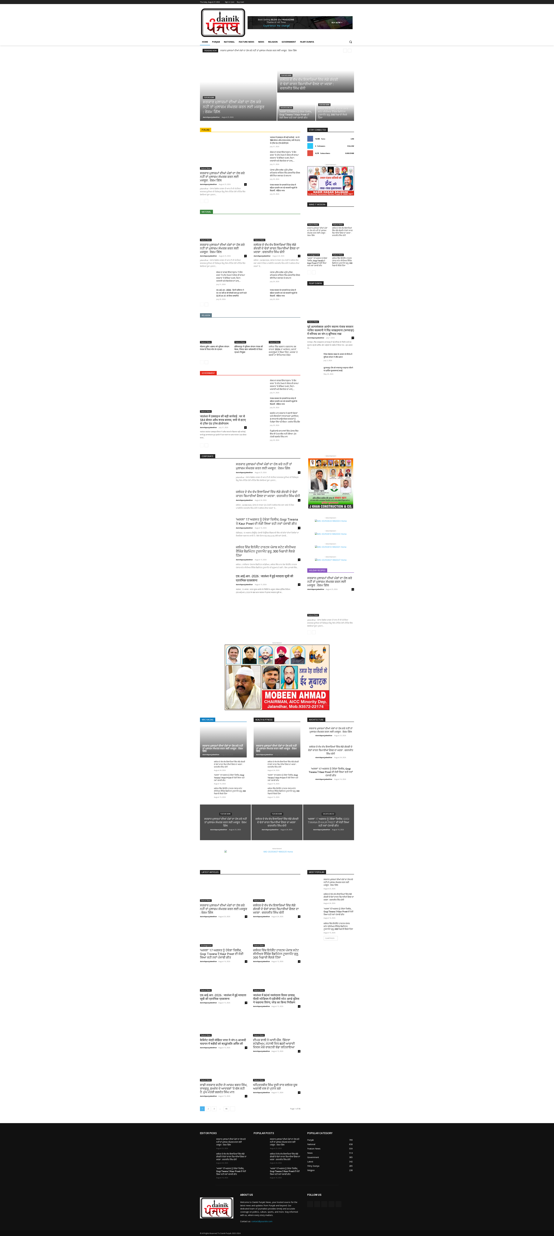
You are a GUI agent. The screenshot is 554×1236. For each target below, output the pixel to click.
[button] (350, 41)
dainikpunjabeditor (208, 184)
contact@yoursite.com (261, 1221)
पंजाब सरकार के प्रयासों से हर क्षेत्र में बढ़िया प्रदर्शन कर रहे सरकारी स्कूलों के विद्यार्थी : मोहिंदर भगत (283, 188)
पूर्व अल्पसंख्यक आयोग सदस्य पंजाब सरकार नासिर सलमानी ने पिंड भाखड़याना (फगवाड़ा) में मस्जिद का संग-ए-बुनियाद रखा (330, 330)
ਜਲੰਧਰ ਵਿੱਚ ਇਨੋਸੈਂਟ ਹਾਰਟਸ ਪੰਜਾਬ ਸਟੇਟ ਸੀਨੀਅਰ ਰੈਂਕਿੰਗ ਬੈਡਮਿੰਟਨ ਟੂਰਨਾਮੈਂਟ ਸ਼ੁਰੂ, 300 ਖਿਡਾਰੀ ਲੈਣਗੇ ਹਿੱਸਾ (342, 262)
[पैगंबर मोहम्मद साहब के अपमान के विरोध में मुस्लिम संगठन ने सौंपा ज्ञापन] (314, 357)
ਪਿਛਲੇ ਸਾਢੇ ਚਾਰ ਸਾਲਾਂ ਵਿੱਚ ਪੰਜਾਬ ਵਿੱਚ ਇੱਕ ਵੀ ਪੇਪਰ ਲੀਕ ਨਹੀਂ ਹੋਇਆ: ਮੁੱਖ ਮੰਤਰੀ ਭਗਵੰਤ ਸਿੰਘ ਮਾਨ (284, 434)
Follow (350, 146)
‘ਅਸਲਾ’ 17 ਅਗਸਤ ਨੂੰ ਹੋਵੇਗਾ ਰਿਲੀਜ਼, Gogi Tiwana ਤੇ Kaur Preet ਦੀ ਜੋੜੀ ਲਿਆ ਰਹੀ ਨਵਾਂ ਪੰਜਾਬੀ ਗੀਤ (317, 262)
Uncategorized (286, 108)
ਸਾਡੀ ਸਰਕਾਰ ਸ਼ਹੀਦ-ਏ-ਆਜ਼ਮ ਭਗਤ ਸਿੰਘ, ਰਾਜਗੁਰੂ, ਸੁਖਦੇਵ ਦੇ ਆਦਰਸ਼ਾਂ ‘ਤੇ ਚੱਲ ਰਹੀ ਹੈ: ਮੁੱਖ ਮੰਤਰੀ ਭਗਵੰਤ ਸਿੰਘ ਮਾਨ (223, 1088)
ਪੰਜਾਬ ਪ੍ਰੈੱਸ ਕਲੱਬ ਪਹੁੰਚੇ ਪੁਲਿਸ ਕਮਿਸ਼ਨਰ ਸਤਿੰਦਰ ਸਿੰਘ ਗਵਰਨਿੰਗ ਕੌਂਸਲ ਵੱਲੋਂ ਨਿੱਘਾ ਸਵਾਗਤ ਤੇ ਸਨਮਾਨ (285, 173)
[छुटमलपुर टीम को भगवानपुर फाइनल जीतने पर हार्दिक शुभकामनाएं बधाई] (314, 371)
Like (352, 139)
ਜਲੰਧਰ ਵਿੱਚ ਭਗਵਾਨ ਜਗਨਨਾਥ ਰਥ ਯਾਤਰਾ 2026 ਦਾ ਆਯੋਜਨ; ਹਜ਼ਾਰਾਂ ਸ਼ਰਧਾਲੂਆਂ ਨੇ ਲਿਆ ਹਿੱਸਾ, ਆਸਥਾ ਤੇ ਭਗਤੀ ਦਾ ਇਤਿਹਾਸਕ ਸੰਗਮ (283, 350)
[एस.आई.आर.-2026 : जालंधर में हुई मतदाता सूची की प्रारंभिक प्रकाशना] (216, 585)
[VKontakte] (338, 1204)
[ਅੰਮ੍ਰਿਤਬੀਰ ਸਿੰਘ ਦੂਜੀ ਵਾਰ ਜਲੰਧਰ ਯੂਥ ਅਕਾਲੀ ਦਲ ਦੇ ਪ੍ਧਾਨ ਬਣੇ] (276, 1069)
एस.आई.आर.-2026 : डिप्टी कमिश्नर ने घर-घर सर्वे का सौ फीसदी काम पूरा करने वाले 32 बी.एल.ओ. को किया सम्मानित (231, 293)
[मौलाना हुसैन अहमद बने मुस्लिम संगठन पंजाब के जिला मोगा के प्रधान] (216, 332)
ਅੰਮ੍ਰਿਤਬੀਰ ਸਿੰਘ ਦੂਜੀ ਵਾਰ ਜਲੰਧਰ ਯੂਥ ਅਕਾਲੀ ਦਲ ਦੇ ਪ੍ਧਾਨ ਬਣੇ (275, 1086)
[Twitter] (344, 2)
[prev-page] (202, 201)
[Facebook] (336, 2)
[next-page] (206, 201)
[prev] (345, 50)
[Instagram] (340, 2)
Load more (329, 938)
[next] (349, 50)
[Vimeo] (348, 2)
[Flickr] (324, 1204)
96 (226, 1109)
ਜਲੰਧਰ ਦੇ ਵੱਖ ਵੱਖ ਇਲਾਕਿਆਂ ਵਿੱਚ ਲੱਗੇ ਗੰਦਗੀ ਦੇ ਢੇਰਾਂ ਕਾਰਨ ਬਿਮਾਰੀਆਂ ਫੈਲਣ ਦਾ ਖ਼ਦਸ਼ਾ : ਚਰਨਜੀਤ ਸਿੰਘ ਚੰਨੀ (276, 248)
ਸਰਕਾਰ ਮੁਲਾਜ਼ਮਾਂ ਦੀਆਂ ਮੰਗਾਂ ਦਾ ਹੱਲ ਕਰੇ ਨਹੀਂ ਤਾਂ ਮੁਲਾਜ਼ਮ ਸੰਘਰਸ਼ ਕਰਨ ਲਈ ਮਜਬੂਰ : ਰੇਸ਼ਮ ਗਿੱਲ (258, 50)
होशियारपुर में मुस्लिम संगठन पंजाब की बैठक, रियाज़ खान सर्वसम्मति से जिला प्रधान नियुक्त (248, 349)
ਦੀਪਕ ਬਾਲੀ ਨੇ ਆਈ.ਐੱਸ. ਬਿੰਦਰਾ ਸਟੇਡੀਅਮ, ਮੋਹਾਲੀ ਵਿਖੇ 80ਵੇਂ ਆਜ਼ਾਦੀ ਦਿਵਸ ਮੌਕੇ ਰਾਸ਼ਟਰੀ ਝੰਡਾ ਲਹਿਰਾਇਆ (274, 1043)
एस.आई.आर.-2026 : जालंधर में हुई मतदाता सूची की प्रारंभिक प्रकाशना (223, 997)
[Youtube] (352, 2)
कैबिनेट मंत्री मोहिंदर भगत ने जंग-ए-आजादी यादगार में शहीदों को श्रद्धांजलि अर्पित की (223, 1041)
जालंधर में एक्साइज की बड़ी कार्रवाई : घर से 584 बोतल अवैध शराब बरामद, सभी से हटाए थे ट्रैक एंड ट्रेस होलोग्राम (285, 140)
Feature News (209, 97)
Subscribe (349, 153)
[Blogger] (310, 1204)
